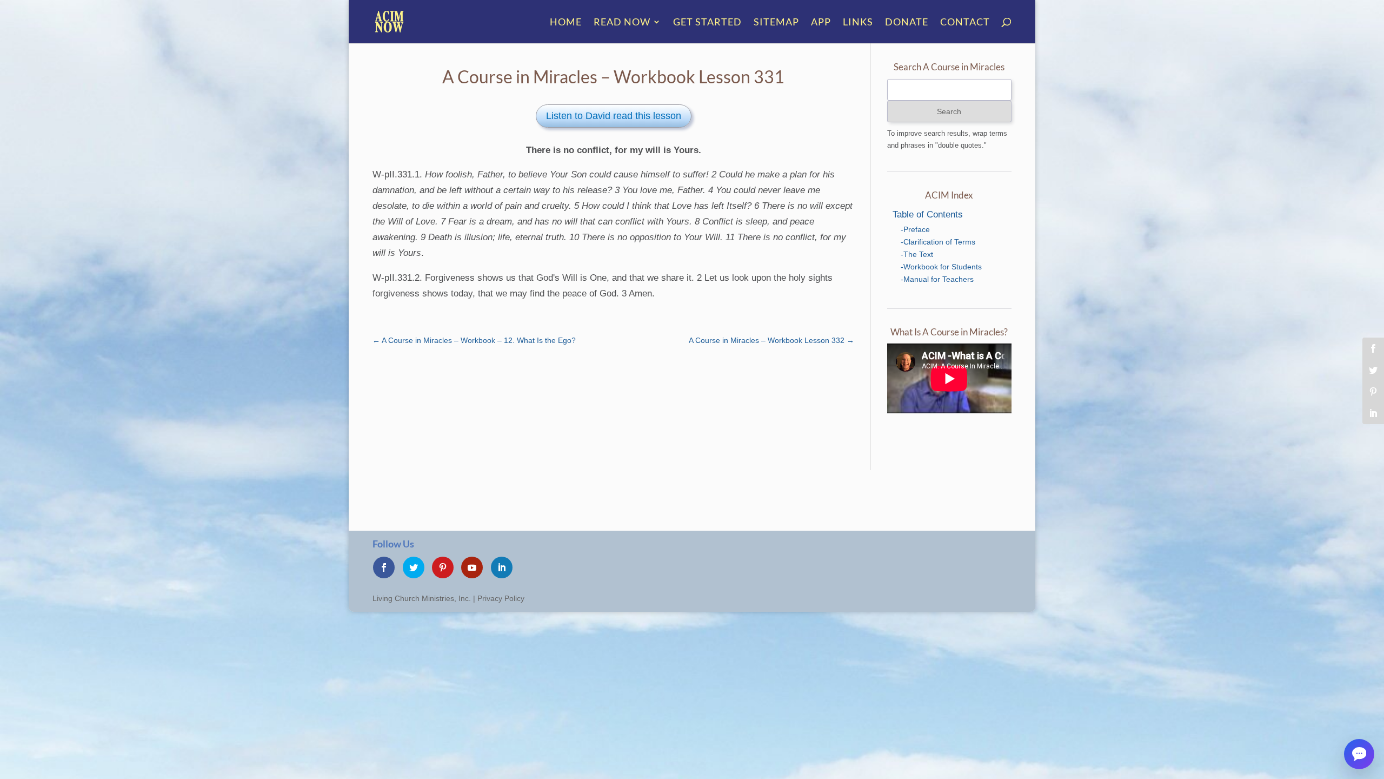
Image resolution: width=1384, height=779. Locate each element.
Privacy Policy (500, 598)
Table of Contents (928, 214)
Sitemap (776, 23)
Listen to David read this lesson (613, 115)
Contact (965, 23)
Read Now (622, 23)
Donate (906, 23)
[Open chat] (1359, 754)
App (821, 23)
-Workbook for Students (941, 266)
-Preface (915, 229)
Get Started (707, 23)
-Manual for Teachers (937, 279)
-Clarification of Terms (938, 241)
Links (858, 23)
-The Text (917, 254)
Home (566, 23)
